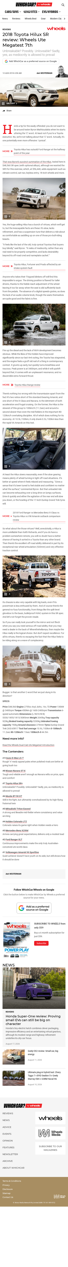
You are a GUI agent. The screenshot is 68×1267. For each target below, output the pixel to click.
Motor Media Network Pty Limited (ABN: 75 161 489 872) (35, 1202)
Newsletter (10, 1154)
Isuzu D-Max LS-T (15, 758)
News (5, 18)
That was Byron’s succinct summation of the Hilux (27, 162)
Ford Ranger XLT (14, 839)
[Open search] (63, 5)
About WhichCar (13, 1167)
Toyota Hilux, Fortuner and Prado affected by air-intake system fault (37, 266)
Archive (8, 1161)
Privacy (6, 1185)
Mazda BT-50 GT (14, 796)
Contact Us (8, 1197)
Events (7, 1133)
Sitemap (6, 1193)
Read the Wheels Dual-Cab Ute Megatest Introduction (28, 745)
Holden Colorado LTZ (16, 821)
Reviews (16, 18)
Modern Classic (57, 18)
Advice (7, 1127)
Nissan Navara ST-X (15, 771)
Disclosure (7, 1189)
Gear (43, 18)
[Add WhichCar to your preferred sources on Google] (34, 908)
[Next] (64, 18)
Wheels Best (31, 18)
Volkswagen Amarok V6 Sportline (22, 852)
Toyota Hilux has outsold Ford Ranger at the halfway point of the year (39, 151)
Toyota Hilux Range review (27, 385)
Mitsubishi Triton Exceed (18, 809)
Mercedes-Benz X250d (17, 830)
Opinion (8, 1140)
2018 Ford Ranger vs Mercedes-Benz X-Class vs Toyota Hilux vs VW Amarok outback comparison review (36, 516)
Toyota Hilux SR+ (14, 783)
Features (8, 1147)
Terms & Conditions (12, 1181)
